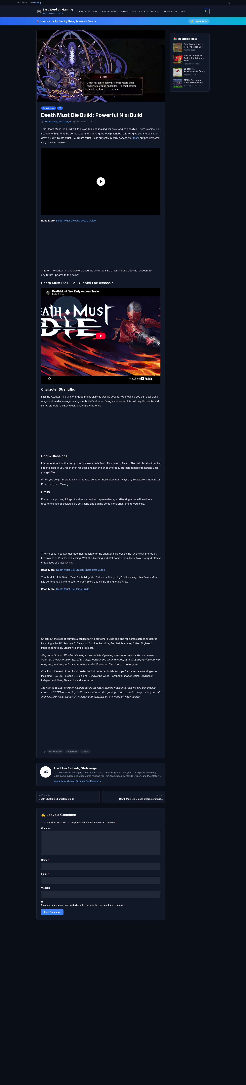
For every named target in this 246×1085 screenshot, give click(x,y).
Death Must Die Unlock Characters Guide (80, 569)
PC (60, 108)
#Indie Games (55, 751)
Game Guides (48, 108)
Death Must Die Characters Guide (76, 220)
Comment (46, 828)
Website (45, 887)
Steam (135, 137)
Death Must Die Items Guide (72, 589)
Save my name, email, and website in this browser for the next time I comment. (83, 905)
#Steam (85, 751)
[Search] (207, 11)
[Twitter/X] (229, 2)
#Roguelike (71, 751)
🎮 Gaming (35, 2)
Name (45, 860)
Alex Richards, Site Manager (58, 121)
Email (45, 873)
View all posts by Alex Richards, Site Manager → (78, 781)
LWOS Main (21, 2)
